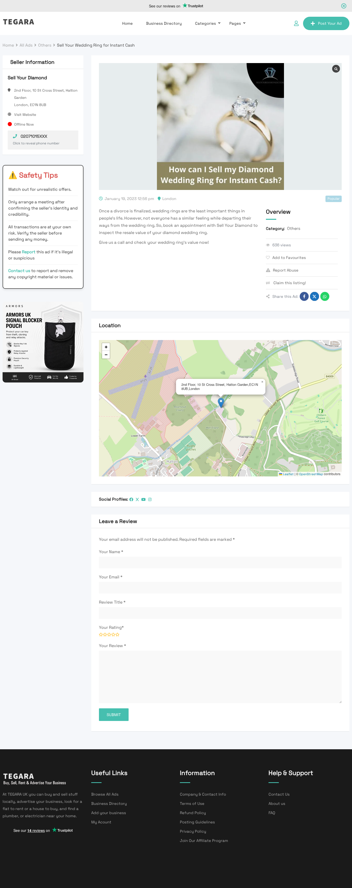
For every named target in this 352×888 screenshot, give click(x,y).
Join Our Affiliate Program (204, 840)
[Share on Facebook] (304, 296)
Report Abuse (285, 270)
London (169, 198)
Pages (235, 23)
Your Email (110, 577)
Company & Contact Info (203, 794)
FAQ (272, 812)
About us (277, 803)
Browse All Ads (105, 794)
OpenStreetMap (311, 474)
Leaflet (288, 474)
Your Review (112, 645)
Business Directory (164, 23)
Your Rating (111, 627)
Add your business (108, 812)
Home (127, 23)
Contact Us (279, 794)
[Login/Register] (296, 23)
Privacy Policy (193, 831)
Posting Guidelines (197, 822)
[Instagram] (150, 499)
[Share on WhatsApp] (324, 296)
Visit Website (25, 114)
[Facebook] (131, 499)
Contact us (19, 270)
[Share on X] (314, 296)
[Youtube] (143, 499)
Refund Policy (193, 812)
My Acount (101, 822)
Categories (205, 23)
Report (29, 252)
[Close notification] (344, 6)
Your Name (111, 551)
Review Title (112, 602)
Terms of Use (192, 803)
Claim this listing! (289, 282)
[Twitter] (137, 499)
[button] (221, 403)
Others (293, 228)
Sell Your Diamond (27, 78)
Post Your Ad (330, 23)
